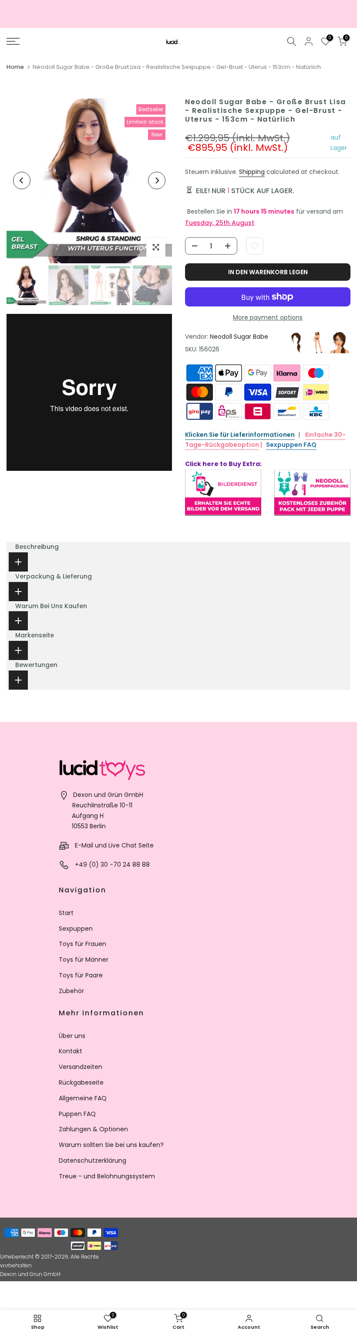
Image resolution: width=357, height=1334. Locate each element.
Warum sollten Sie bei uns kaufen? (111, 1144)
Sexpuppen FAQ (291, 444)
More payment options (268, 317)
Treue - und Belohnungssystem (107, 1176)
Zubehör (71, 991)
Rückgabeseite (81, 1082)
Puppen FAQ (77, 1113)
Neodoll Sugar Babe (239, 336)
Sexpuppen (76, 928)
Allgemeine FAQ (83, 1098)
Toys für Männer (83, 959)
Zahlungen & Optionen (93, 1129)
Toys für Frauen (82, 943)
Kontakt (70, 1051)
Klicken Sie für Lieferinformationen (240, 434)
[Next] (156, 180)
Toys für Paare (81, 975)
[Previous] (21, 180)
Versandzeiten (80, 1066)
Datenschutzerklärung (92, 1160)
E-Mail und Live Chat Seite (114, 845)
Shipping (252, 171)
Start (66, 913)
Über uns (72, 1035)
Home (15, 67)
